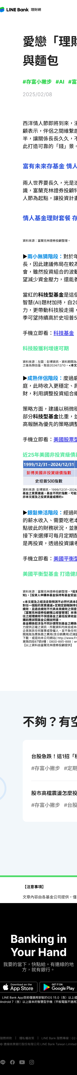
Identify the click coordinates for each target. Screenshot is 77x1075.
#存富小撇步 (37, 82)
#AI (60, 82)
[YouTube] (22, 1062)
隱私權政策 (26, 1038)
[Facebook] (12, 1062)
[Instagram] (31, 1062)
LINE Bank (36, 9)
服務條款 (6, 1038)
